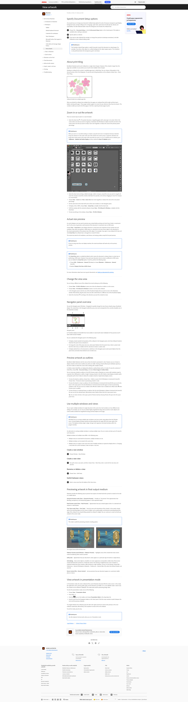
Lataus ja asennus (108, 670)
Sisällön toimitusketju (66, 670)
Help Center (107, 668)
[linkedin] (60, 699)
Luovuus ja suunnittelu (53, 2)
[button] (135, 2)
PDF (42, 677)
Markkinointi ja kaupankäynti (85, 2)
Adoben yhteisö (108, 672)
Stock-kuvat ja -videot (45, 683)
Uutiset (127, 675)
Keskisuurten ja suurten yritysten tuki (112, 675)
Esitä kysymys (78, 660)
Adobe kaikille (129, 687)
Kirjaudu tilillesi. (129, 668)
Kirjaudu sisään (141, 2)
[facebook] (52, 699)
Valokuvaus (43, 671)
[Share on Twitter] (92, 643)
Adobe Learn (107, 674)
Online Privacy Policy (81, 623)
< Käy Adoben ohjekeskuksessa (52, 650)
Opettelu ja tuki (98, 2)
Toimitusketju (128, 681)
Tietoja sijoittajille (129, 679)
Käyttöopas (48, 656)
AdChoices (145, 699)
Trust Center (128, 683)
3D (41, 679)
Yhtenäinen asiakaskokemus (67, 672)
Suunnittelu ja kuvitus (45, 673)
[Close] (115, 699)
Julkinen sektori (86, 672)
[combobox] (128, 7)
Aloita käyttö (48, 655)
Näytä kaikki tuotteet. (45, 685)
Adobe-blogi (128, 689)
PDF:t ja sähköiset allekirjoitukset (68, 2)
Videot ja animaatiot (45, 675)
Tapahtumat (128, 674)
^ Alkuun (144, 650)
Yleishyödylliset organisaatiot (89, 670)
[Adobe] (44, 2)
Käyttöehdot (118, 699)
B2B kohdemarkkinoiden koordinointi (69, 675)
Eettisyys (128, 685)
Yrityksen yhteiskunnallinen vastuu (132, 677)
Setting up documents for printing (106, 272)
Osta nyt (107, 2)
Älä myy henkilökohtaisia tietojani (134, 699)
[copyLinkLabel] (99, 643)
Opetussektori (86, 668)
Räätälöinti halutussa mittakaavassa (68, 668)
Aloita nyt (103, 660)
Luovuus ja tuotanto (66, 674)
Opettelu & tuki (49, 653)
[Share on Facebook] (89, 643)
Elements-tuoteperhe (45, 681)
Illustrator (48, 13)
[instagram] (55, 699)
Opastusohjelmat (49, 658)
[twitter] (58, 699)
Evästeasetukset (124, 699)
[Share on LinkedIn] (95, 643)
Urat (127, 672)
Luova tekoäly (43, 669)
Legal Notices (70, 623)
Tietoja (127, 670)
